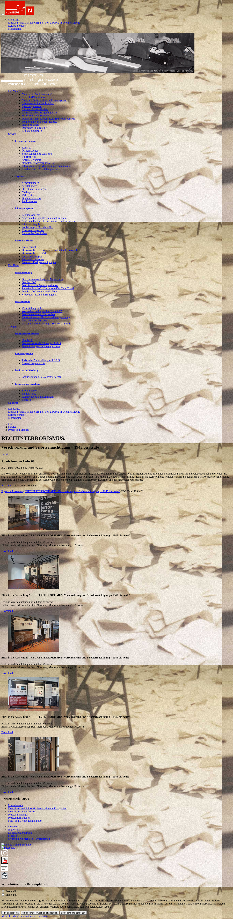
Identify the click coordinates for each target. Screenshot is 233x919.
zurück (5, 454)
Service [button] (12, 133)
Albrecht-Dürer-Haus (33, 97)
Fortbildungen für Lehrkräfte (37, 227)
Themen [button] (12, 326)
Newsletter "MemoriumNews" (38, 162)
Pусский (57, 22)
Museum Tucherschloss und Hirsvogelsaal (44, 100)
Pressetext (6, 485)
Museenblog (14, 28)
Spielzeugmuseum (31, 106)
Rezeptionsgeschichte (33, 363)
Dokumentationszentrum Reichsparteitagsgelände (48, 118)
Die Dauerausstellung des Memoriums (42, 279)
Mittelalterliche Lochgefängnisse (39, 112)
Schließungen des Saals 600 (37, 153)
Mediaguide (28, 192)
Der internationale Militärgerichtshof (41, 343)
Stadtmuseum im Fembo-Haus (38, 103)
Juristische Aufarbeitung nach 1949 (41, 360)
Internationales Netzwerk (35, 320)
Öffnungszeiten (30, 150)
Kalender (13, 402)
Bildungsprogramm (24, 208)
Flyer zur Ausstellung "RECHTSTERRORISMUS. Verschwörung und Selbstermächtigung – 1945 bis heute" (60, 491)
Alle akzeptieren (11, 912)
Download (7, 551)
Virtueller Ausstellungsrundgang (39, 294)
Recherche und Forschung (27, 384)
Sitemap (12, 835)
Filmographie (29, 393)
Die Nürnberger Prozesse (27, 333)
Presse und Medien (24, 240)
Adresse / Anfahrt (31, 159)
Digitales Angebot (31, 198)
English (12, 22)
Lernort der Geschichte (34, 233)
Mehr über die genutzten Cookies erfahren (24, 916)
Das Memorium (22, 301)
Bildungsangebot (31, 214)
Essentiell (10, 891)
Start (10, 423)
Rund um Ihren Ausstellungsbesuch (41, 169)
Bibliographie (29, 390)
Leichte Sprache (71, 22)
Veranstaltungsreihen (33, 308)
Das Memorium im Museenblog (39, 314)
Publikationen (29, 201)
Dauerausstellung (23, 272)
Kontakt (26, 147)
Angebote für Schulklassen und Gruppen (44, 218)
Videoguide (28, 195)
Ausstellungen (29, 185)
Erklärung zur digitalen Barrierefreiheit (29, 838)
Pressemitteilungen (32, 256)
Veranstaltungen (30, 182)
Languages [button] (14, 19)
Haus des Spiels (30, 124)
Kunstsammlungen (32, 130)
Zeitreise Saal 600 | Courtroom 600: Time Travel (48, 288)
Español (39, 22)
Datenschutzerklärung (20, 832)
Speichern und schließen (73, 912)
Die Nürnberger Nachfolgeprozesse (41, 346)
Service (12, 426)
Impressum (14, 829)
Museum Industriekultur (35, 109)
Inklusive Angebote (32, 224)
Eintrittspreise (29, 156)
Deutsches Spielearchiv (34, 127)
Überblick (27, 340)
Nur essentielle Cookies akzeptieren (39, 912)
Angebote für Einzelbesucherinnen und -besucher (48, 221)
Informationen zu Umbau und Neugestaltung (46, 317)
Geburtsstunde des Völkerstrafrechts (41, 376)
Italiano (31, 22)
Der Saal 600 (29, 282)
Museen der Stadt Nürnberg (37, 94)
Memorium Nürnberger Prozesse (39, 121)
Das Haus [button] (13, 265)
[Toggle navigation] (2, 14)
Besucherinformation (25, 141)
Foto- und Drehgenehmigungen (39, 262)
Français (21, 22)
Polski (48, 22)
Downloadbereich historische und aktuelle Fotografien (51, 250)
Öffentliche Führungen (34, 189)
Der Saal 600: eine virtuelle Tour (39, 291)
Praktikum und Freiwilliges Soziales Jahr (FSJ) (47, 323)
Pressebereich (29, 247)
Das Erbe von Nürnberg (26, 370)
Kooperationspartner (33, 230)
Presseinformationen (33, 259)
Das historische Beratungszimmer (40, 285)
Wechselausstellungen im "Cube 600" (42, 311)
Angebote (19, 176)
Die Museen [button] (14, 91)
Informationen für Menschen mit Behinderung (46, 166)
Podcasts (26, 399)
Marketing (11, 894)
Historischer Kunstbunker (35, 115)
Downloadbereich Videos (35, 253)
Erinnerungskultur (24, 353)
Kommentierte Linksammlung (38, 396)
